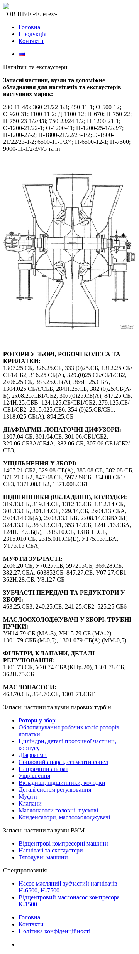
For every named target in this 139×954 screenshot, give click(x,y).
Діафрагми (33, 755)
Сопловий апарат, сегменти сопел (63, 762)
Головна (29, 27)
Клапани (30, 803)
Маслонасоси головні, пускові (58, 810)
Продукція (32, 34)
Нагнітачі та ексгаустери (51, 850)
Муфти (28, 796)
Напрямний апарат (43, 769)
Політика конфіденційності (54, 931)
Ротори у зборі (38, 720)
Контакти (31, 41)
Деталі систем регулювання (55, 789)
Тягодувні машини (43, 857)
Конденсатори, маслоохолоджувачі (64, 817)
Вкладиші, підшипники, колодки (62, 782)
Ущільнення (34, 775)
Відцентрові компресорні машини (63, 843)
